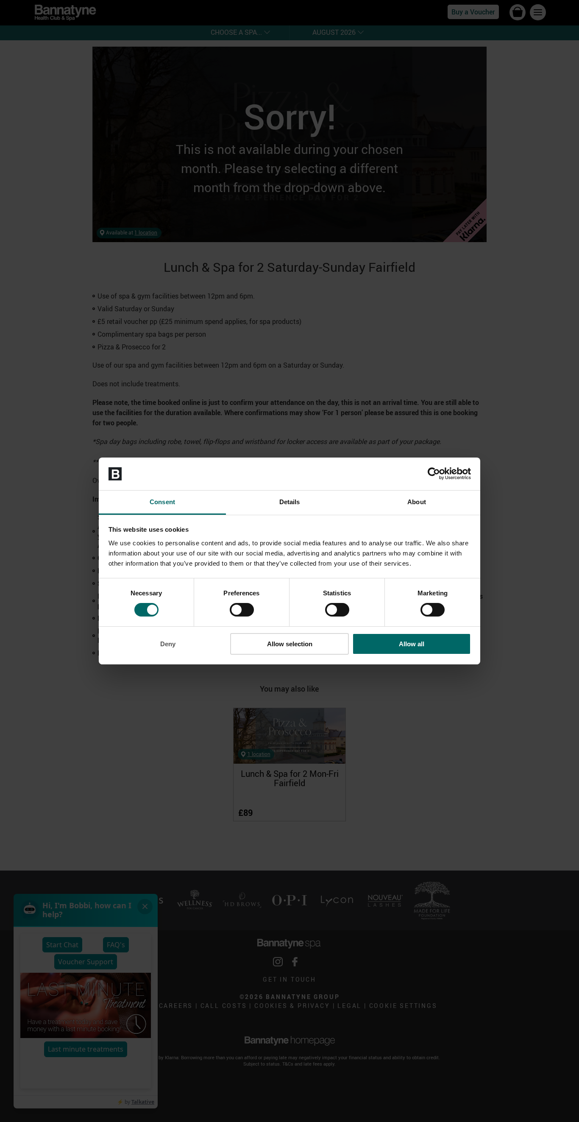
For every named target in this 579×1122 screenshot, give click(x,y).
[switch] (242, 610)
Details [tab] (289, 501)
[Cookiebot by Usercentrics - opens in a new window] (434, 473)
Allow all (411, 644)
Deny (167, 644)
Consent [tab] (162, 501)
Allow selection (289, 644)
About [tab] (416, 501)
